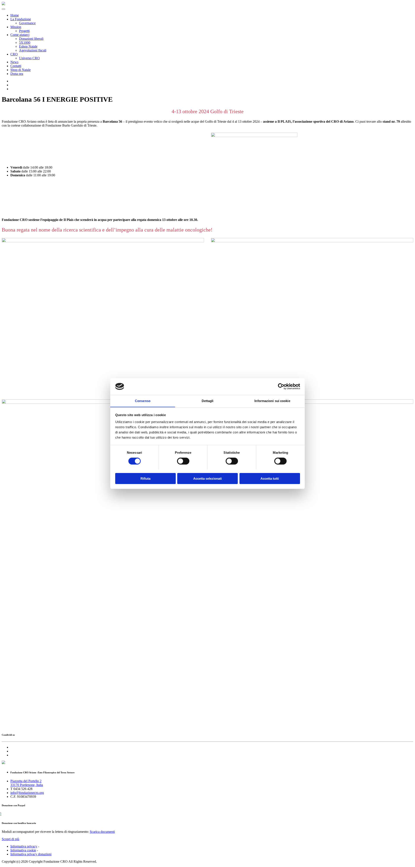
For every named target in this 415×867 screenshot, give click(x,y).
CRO (14, 54)
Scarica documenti (102, 831)
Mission (15, 27)
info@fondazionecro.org (27, 793)
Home (14, 15)
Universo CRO (29, 58)
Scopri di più (10, 839)
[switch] (183, 461)
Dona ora (16, 74)
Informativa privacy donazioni (30, 854)
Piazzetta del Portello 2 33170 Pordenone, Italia (26, 783)
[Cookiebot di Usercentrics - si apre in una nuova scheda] (281, 386)
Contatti (15, 66)
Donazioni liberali (31, 38)
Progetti (24, 31)
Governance (27, 23)
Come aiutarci (19, 35)
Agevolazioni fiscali (32, 50)
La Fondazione (20, 19)
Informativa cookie (23, 850)
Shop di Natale (20, 70)
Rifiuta (145, 478)
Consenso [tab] (142, 400)
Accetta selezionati (207, 478)
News (14, 62)
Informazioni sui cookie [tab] (272, 400)
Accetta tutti (269, 478)
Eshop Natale (28, 46)
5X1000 (24, 42)
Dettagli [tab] (208, 400)
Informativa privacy (23, 846)
